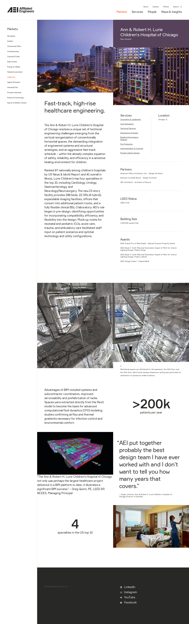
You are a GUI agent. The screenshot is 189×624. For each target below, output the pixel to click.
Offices (166, 7)
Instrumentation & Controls (131, 148)
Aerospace (11, 36)
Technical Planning (128, 128)
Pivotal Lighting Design (130, 153)
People (152, 11)
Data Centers (12, 62)
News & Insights (171, 11)
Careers (155, 7)
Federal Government (14, 72)
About (145, 7)
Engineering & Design (129, 133)
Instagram (130, 592)
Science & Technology (15, 98)
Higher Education (13, 82)
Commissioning (13, 51)
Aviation (10, 41)
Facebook (130, 602)
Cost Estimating (127, 124)
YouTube (129, 597)
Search (176, 7)
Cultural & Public (13, 56)
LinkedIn (129, 587)
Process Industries (14, 92)
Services (137, 11)
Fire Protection (126, 144)
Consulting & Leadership (130, 119)
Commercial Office (14, 46)
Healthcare (11, 77)
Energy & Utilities (13, 67)
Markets (121, 11)
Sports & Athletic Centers (16, 103)
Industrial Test (12, 87)
